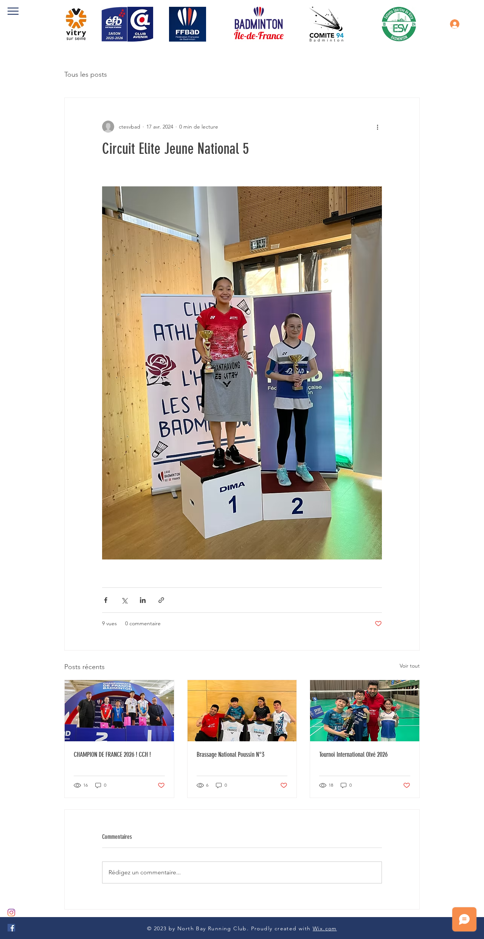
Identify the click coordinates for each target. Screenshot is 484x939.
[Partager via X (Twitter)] (124, 600)
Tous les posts (85, 74)
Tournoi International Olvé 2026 (353, 754)
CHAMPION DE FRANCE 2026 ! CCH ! (112, 754)
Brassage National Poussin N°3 (230, 754)
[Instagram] (11, 912)
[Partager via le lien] (161, 600)
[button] (13, 11)
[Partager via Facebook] (105, 600)
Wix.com (325, 928)
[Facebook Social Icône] (11, 927)
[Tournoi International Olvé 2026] (364, 710)
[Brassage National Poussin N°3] (242, 710)
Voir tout (410, 665)
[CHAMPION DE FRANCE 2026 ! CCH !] (119, 710)
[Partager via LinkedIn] (142, 600)
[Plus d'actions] (377, 126)
